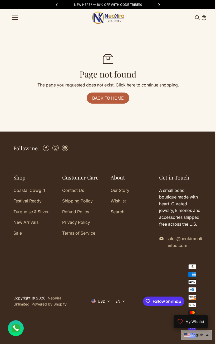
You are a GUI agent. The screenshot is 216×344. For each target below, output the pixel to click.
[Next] (159, 5)
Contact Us (73, 190)
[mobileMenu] (15, 17)
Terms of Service (78, 233)
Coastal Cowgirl (29, 190)
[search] (197, 17)
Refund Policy (75, 211)
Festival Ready (27, 201)
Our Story (120, 190)
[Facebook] (46, 148)
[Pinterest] (65, 148)
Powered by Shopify (49, 304)
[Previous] (57, 5)
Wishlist (118, 201)
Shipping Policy (77, 201)
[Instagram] (55, 148)
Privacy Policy (76, 222)
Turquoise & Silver (31, 211)
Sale (17, 233)
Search (117, 211)
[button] (194, 335)
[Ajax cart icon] (204, 17)
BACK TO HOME (108, 98)
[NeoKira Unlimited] (108, 17)
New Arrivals (25, 222)
